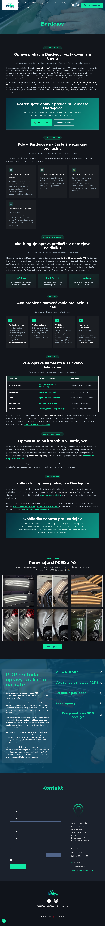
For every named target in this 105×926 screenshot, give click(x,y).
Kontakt (26, 7)
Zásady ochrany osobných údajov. (83, 870)
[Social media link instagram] (78, 5)
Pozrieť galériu (52, 647)
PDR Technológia (38, 3)
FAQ (64, 3)
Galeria (49, 3)
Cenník (57, 3)
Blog (19, 7)
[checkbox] (11, 860)
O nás (20, 3)
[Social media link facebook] (73, 5)
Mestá (26, 3)
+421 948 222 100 (93, 5)
